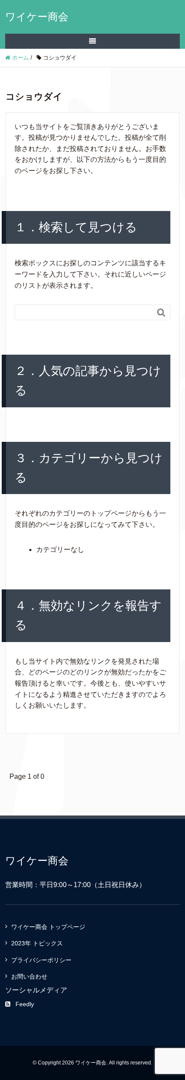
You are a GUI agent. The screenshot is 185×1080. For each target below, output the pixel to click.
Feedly (24, 1004)
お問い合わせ (29, 976)
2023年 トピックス (37, 943)
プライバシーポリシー (41, 960)
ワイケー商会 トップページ (48, 926)
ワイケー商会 (36, 16)
